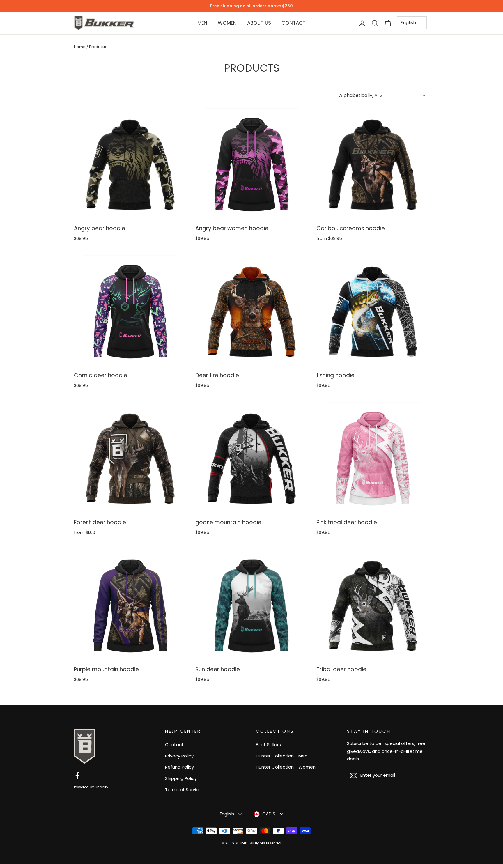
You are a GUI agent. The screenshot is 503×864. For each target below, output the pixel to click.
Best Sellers (268, 744)
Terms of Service (183, 790)
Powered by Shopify (91, 787)
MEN (202, 23)
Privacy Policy (179, 756)
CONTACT (293, 23)
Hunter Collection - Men (281, 756)
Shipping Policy (181, 778)
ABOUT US (259, 23)
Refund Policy (179, 767)
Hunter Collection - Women (286, 767)
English (408, 22)
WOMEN (227, 23)
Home (80, 46)
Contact (174, 744)
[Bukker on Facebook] (77, 775)
